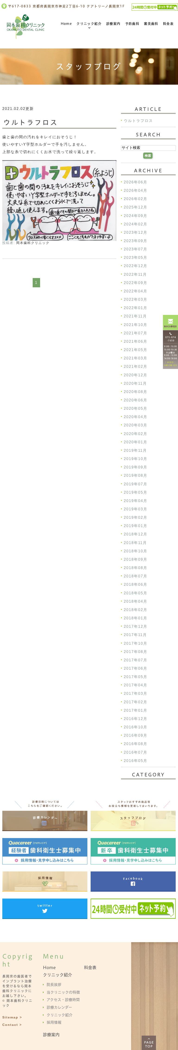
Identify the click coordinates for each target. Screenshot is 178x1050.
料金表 (168, 23)
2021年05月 (135, 350)
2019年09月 (135, 467)
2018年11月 (135, 543)
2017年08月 (135, 652)
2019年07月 (135, 484)
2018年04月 (135, 601)
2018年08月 (135, 568)
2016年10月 (135, 727)
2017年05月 (135, 677)
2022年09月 (135, 283)
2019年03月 (135, 509)
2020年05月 (135, 409)
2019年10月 (135, 459)
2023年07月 (135, 249)
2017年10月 (135, 643)
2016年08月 (135, 744)
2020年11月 (135, 383)
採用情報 (54, 1022)
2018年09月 (135, 559)
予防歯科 (132, 23)
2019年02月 (135, 518)
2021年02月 (135, 367)
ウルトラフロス (30, 122)
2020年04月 (135, 417)
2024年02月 (135, 224)
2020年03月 (135, 425)
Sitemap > (12, 1017)
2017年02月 (135, 702)
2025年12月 (135, 207)
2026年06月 (135, 182)
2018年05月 (135, 593)
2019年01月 (135, 526)
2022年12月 (135, 266)
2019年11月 (135, 450)
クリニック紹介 (89, 23)
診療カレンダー (59, 1007)
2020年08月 (135, 392)
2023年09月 (135, 241)
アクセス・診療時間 (63, 1000)
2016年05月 (135, 761)
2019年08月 (135, 476)
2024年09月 (135, 216)
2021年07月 (135, 333)
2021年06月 (135, 341)
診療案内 (113, 23)
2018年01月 (135, 618)
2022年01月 (135, 308)
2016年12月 (135, 719)
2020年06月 (135, 400)
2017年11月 (135, 635)
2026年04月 (135, 190)
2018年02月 (135, 610)
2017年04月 (135, 685)
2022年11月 (135, 274)
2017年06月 (135, 668)
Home (66, 23)
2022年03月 (135, 299)
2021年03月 (135, 358)
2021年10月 (135, 325)
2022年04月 (135, 291)
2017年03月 (135, 694)
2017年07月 (135, 660)
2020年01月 (135, 442)
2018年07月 (135, 576)
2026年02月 (135, 199)
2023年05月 (135, 258)
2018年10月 (135, 551)
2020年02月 (135, 434)
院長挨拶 (54, 984)
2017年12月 (135, 627)
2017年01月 (135, 710)
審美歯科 (151, 23)
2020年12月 (135, 375)
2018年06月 (135, 585)
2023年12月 (135, 232)
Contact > (12, 1024)
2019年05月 (135, 492)
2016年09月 (135, 736)
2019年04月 (135, 501)
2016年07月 (135, 752)
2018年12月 (135, 534)
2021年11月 (135, 316)
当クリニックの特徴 (63, 992)
